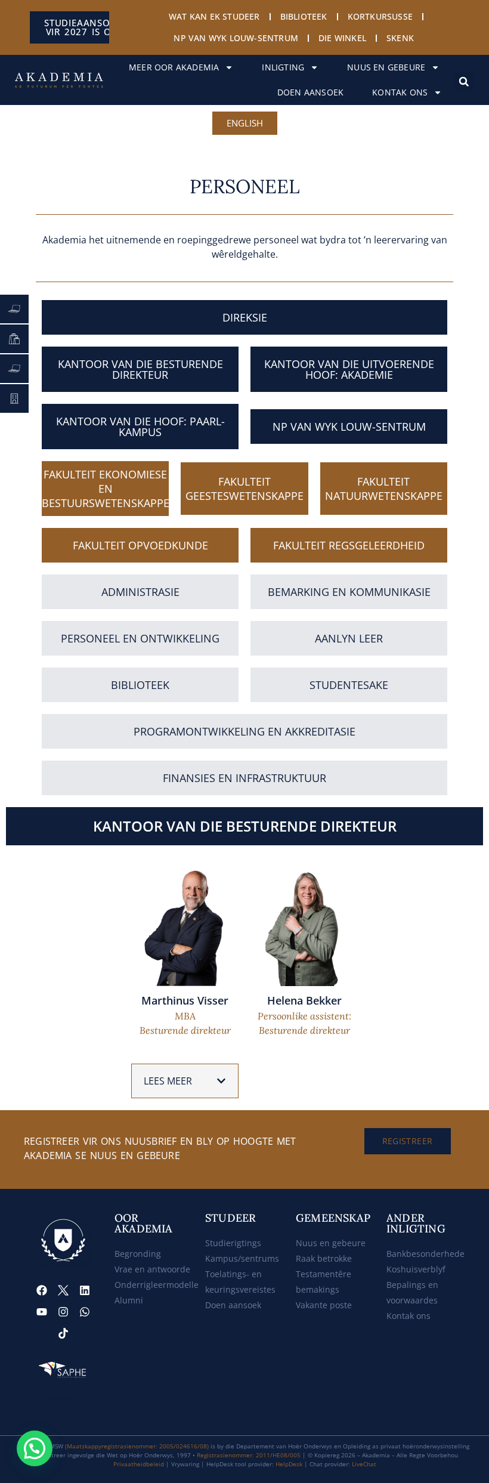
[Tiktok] (63, 1333)
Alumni (128, 1300)
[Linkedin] (84, 1290)
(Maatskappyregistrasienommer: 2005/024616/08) (137, 1446)
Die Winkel (342, 38)
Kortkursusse (380, 16)
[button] (464, 82)
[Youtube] (41, 1312)
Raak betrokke (324, 1258)
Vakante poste (324, 1305)
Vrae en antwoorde (152, 1269)
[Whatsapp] (84, 1312)
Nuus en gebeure (386, 67)
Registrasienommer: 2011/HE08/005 (249, 1455)
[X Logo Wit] (63, 1290)
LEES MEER (168, 1080)
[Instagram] (63, 1312)
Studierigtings (233, 1243)
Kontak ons (400, 92)
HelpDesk (289, 1464)
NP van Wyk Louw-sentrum (236, 38)
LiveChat (364, 1464)
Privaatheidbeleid (138, 1464)
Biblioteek (303, 16)
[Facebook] (41, 1290)
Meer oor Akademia (174, 67)
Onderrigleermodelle (156, 1284)
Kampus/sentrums (242, 1258)
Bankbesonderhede (425, 1253)
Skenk (400, 38)
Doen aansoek (310, 92)
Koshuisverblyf (415, 1269)
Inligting (283, 67)
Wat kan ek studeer (214, 16)
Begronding (137, 1253)
